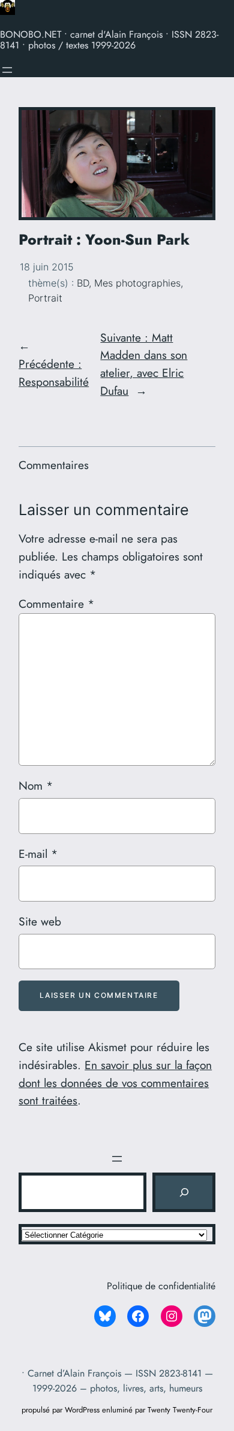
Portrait (45, 298)
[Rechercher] (183, 1192)
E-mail (38, 853)
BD (83, 283)
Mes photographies (137, 283)
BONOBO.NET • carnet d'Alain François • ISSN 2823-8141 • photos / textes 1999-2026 (109, 40)
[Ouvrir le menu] (7, 70)
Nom (36, 785)
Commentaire (56, 603)
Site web (40, 921)
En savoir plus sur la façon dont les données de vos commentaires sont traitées (115, 1082)
